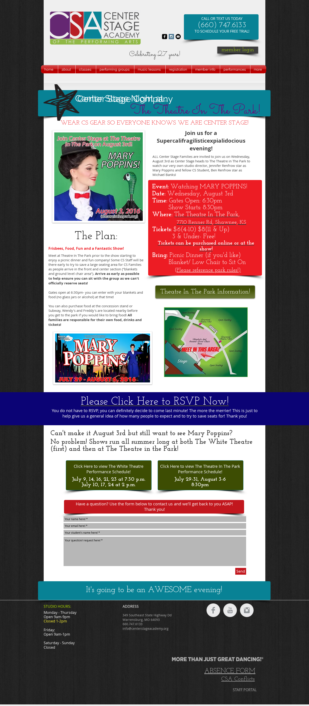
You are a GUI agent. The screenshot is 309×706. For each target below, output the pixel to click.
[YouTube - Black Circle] (178, 36)
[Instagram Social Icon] (171, 36)
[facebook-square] (164, 36)
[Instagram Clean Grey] (247, 610)
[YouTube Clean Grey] (230, 610)
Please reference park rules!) (209, 270)
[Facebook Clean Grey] (213, 610)
